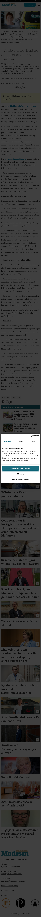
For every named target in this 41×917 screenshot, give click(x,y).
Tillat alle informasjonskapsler (21, 468)
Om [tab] (33, 441)
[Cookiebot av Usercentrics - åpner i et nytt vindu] (30, 436)
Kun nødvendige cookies (20, 479)
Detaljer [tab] (20, 441)
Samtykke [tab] (7, 441)
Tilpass (19, 474)
